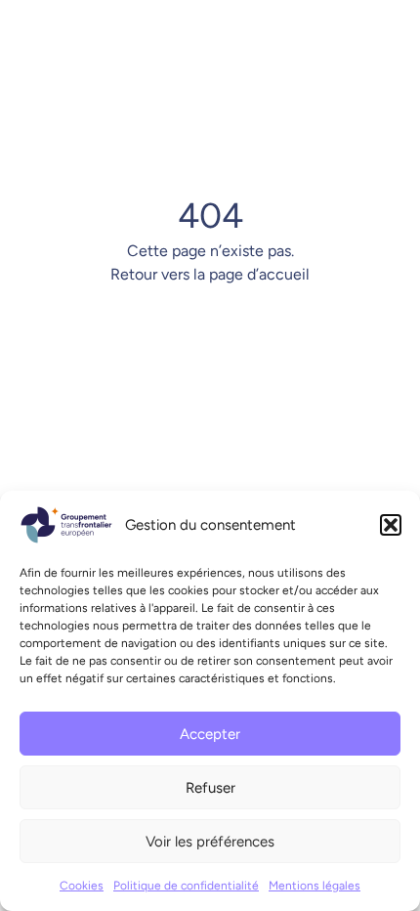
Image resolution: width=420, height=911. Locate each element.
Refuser (210, 788)
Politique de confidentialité (186, 885)
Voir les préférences (210, 841)
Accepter (210, 734)
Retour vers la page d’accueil (210, 274)
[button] (390, 525)
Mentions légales (314, 885)
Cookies (82, 885)
